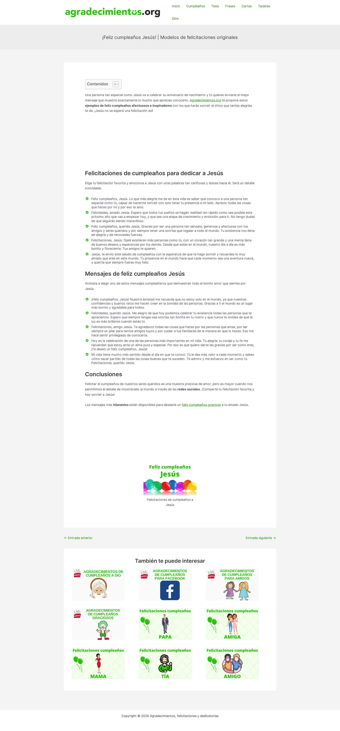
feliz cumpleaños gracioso (201, 405)
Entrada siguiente (261, 538)
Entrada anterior (78, 538)
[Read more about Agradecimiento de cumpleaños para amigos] (232, 584)
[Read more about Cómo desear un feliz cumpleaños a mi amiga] (232, 624)
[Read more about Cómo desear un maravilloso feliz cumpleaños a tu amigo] (232, 663)
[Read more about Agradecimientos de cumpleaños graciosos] (98, 624)
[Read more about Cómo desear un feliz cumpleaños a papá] (165, 624)
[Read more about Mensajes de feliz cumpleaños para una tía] (165, 663)
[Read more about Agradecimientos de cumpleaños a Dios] (98, 584)
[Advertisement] (170, 143)
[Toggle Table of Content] (114, 84)
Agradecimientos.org (205, 100)
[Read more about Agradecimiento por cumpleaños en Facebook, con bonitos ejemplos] (165, 584)
